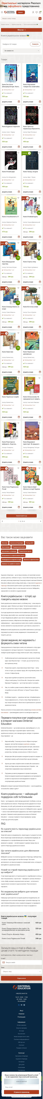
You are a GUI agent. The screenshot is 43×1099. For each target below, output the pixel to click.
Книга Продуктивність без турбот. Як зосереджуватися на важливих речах (16, 929)
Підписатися (21, 978)
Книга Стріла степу (29, 262)
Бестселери (6, 547)
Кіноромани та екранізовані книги (13, 555)
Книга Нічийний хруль (30, 216)
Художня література (16, 24)
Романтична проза (25, 551)
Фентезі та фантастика (31, 559)
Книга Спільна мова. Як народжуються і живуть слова (31, 398)
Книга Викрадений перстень (8, 263)
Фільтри (21, 30)
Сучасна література (16, 543)
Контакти (21, 1045)
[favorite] (18, 65)
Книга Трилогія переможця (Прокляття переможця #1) (31, 128)
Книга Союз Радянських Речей (10, 488)
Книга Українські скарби (10, 397)
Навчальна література (21, 1056)
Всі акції (21, 1031)
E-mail (3, 958)
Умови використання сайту (21, 1036)
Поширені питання (21, 1048)
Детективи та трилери (9, 551)
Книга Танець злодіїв (30, 171)
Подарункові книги (18, 547)
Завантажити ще (21, 516)
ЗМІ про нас (21, 1042)
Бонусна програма (21, 1028)
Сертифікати (21, 1070)
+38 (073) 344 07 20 (21, 993)
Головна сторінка (5, 24)
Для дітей (21, 1064)
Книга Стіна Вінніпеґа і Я (10, 216)
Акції (21, 1010)
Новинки (21, 1014)
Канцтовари (21, 1067)
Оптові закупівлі (21, 1025)
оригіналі (27, 744)
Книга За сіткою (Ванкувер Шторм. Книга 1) (10, 86)
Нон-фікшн (21, 1061)
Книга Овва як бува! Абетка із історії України (31, 488)
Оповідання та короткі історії (11, 559)
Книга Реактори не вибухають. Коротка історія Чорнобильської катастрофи (10, 443)
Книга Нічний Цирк (8, 171)
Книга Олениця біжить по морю (10, 308)
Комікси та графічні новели (11, 564)
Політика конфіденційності (21, 1039)
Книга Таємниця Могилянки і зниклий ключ (16, 923)
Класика (4, 543)
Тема (2, 967)
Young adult (29, 543)
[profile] (33, 12)
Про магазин (21, 1033)
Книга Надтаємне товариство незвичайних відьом (31, 86)
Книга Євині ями (7, 352)
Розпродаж (21, 1017)
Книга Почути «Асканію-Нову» (13, 934)
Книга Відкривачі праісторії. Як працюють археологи (31, 443)
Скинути (35, 44)
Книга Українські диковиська (29, 353)
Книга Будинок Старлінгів (11, 126)
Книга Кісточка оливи (30, 307)
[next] (39, 521)
